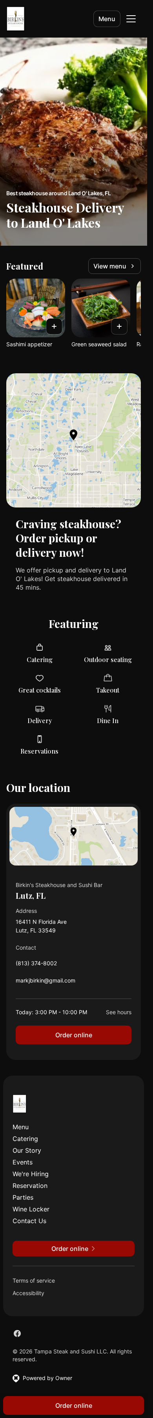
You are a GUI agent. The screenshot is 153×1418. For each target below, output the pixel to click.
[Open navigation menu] (131, 19)
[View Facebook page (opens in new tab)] (17, 1333)
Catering (25, 1139)
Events (23, 1162)
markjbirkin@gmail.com (45, 982)
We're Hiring (31, 1174)
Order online (73, 1035)
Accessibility (28, 1293)
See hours (118, 1012)
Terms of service (34, 1280)
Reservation (30, 1185)
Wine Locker (31, 1209)
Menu (106, 19)
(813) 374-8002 (36, 965)
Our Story (27, 1150)
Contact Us (29, 1221)
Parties (23, 1197)
